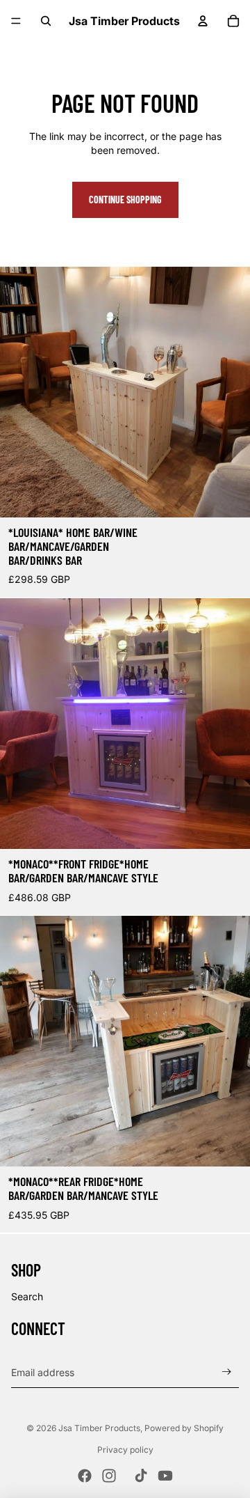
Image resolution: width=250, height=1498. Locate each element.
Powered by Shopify (184, 1428)
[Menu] (16, 21)
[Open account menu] (203, 21)
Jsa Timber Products (99, 1428)
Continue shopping (125, 199)
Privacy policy (125, 1449)
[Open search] (46, 21)
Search (27, 1296)
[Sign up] (227, 1372)
